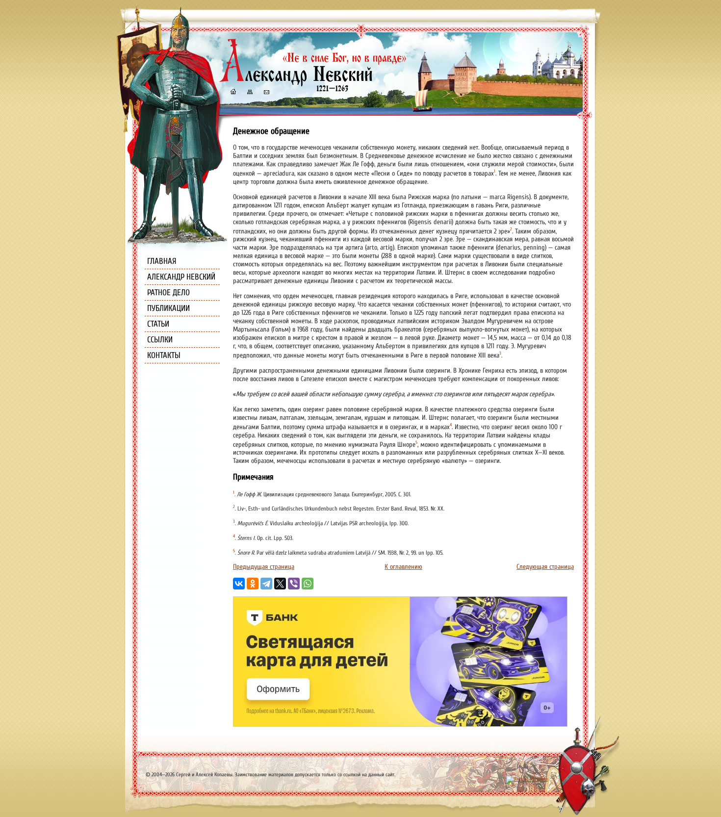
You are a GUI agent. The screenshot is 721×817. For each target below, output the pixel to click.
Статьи (158, 324)
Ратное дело (168, 292)
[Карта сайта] (249, 93)
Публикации (168, 308)
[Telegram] (266, 583)
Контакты (163, 355)
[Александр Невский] (313, 83)
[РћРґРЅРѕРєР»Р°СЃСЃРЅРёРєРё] (252, 583)
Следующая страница (545, 566)
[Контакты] (266, 93)
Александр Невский (181, 277)
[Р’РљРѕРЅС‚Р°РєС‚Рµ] (239, 583)
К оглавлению (403, 566)
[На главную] (233, 93)
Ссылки (160, 339)
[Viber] (294, 583)
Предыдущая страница (263, 566)
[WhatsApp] (307, 583)
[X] (280, 583)
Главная (162, 261)
